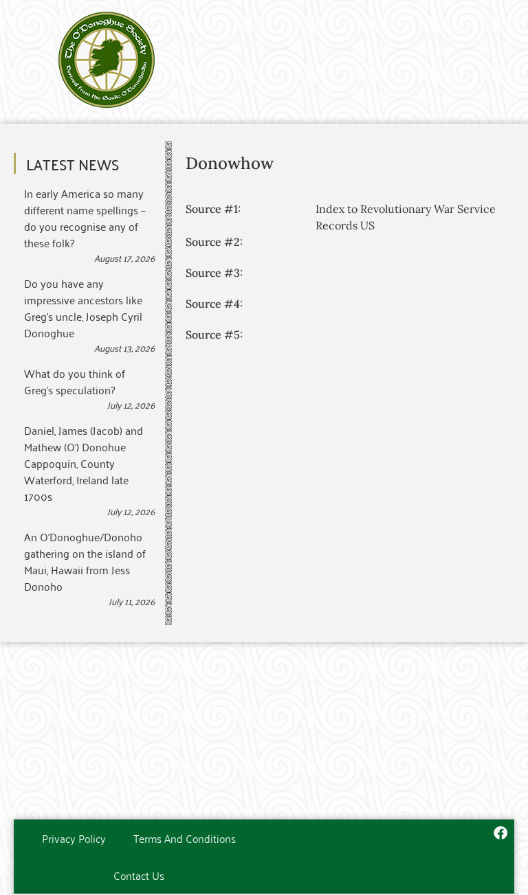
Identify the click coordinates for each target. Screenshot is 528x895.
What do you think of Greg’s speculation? (74, 381)
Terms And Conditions (184, 838)
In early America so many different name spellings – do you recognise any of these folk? (85, 217)
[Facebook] (500, 833)
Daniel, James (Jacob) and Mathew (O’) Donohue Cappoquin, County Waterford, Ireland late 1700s (83, 463)
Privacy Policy (74, 838)
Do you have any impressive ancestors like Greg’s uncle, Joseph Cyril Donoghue (83, 307)
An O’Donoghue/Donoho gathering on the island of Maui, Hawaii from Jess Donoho (85, 561)
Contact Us (138, 875)
